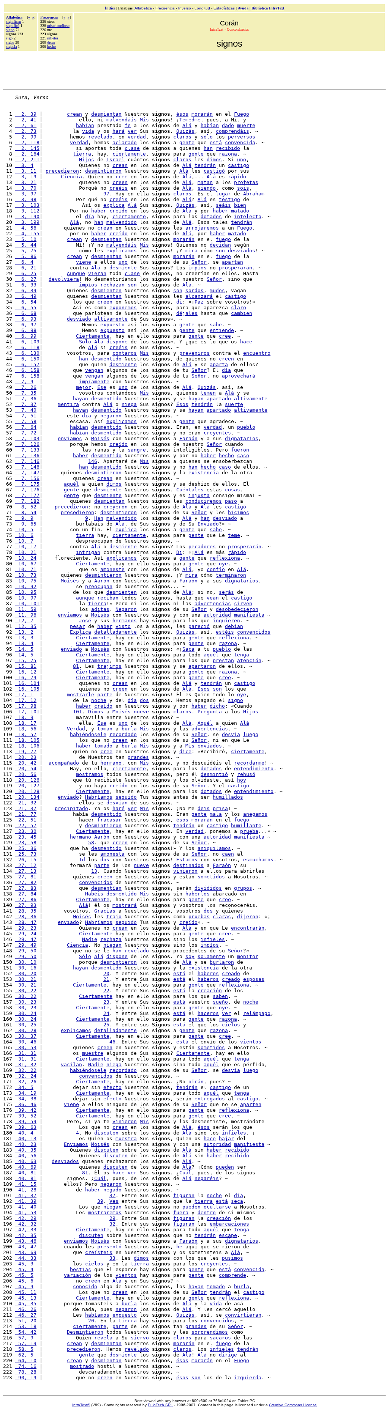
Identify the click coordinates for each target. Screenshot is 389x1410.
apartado (219, 398)
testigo (229, 199)
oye (223, 564)
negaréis (206, 1178)
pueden (225, 1167)
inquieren (226, 620)
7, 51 (25, 416)
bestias (80, 1269)
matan (205, 182)
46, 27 (25, 1315)
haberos (208, 973)
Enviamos (76, 1144)
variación (77, 1275)
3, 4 (24, 165)
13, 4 (24, 643)
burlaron (222, 962)
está (216, 142)
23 (106, 1002)
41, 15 (25, 1184)
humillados (228, 797)
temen (208, 393)
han (208, 148)
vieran (97, 273)
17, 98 (25, 706)
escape (228, 1235)
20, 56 (25, 774)
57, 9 (24, 1338)
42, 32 (25, 1224)
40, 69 (25, 1167)
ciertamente (129, 154)
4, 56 (25, 228)
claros (182, 137)
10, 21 (25, 552)
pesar (77, 626)
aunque (85, 598)
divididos (208, 888)
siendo (207, 188)
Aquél (205, 723)
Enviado (208, 524)
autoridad (217, 615)
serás (226, 592)
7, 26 (25, 387)
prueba (249, 831)
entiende (222, 330)
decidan (220, 245)
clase (132, 148)
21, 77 (25, 814)
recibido (228, 148)
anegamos (255, 814)
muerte (246, 125)
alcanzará (199, 296)
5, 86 (25, 256)
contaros (124, 353)
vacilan (71, 1064)
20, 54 (25, 768)
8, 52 (25, 507)
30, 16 (25, 968)
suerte (234, 404)
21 (106, 979)
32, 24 (25, 1076)
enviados (210, 746)
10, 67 (25, 564)
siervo (140, 1338)
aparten (250, 1104)
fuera (180, 1212)
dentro (207, 1212)
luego (250, 734)
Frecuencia (165, 8)
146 (92, 461)
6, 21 (25, 268)
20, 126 (27, 780)
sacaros (220, 1338)
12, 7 (24, 620)
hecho (51, 46)
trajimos (109, 666)
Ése (101, 387)
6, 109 (27, 342)
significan (13, 21)
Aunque (76, 273)
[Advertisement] (194, 69)
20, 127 (27, 785)
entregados (209, 1099)
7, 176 (27, 490)
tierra (82, 154)
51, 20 (25, 1320)
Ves (114, 1201)
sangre (137, 450)
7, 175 (27, 484)
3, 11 (25, 171)
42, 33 (25, 1229)
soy (189, 956)
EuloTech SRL (160, 1405)
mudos (217, 290)
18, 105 (27, 740)
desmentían (106, 888)
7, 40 (25, 410)
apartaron (202, 666)
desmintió (214, 774)
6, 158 (27, 370)
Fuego (241, 114)
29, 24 (25, 933)
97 (106, 194)
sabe (216, 324)
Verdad (76, 729)
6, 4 (24, 262)
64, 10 (25, 1360)
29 (112, 1218)
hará (118, 131)
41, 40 (25, 1207)
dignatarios (241, 438)
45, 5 (24, 1275)
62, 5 (24, 1355)
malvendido (121, 222)
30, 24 (25, 1013)
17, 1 (24, 694)
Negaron (126, 609)
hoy (241, 780)
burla (129, 729)
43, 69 (25, 1252)
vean (213, 598)
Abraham (253, 194)
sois (243, 188)
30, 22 (25, 990)
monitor (247, 956)
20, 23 (25, 757)
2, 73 (25, 131)
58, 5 (24, 1349)
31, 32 (25, 1064)
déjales (187, 313)
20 (106, 973)
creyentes (217, 433)
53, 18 (25, 1326)
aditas (100, 609)
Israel (115, 159)
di (179, 302)
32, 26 (25, 1081)
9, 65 (25, 524)
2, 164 (27, 154)
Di (179, 552)
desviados (241, 250)
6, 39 (25, 290)
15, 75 (25, 660)
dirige (228, 1355)
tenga (241, 655)
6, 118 (27, 347)
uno (241, 159)
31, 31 (25, 1053)
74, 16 (25, 1366)
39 (100, 1201)
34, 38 (25, 1099)
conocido (85, 1286)
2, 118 (27, 142)
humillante (246, 825)
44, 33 (25, 1258)
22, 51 (25, 820)
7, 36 (25, 398)
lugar (223, 194)
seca (237, 1201)
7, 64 (25, 427)
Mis (144, 120)
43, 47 (25, 1246)
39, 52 (25, 1116)
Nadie (89, 939)
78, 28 (25, 1372)
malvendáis (121, 120)
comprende (232, 1275)
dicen (51, 42)
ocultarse (217, 1207)
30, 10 (25, 962)
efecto (112, 1087)
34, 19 (25, 1093)
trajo (114, 916)
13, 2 (24, 632)
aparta (219, 364)
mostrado (82, 1366)
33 (112, 1258)
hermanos (124, 620)
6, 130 (27, 353)
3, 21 (25, 182)
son (220, 250)
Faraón (188, 438)
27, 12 (25, 865)
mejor (83, 387)
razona (228, 154)
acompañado (64, 763)
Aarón (101, 581)
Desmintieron (85, 1332)
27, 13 (25, 871)
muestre (92, 1053)
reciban (108, 598)
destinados (188, 865)
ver (132, 131)
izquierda (247, 1377)
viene (83, 262)
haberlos (197, 894)
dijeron (247, 916)
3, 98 (25, 199)
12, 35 (25, 626)
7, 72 (25, 433)
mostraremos (105, 1212)
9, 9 (24, 518)
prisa (220, 808)
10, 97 (25, 598)
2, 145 (27, 148)
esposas (253, 979)
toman (104, 729)
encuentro (256, 353)
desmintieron (103, 171)
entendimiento (254, 768)
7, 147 (27, 472)
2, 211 (27, 159)
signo (10, 30)
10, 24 (25, 558)
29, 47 (25, 939)
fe (128, 125)
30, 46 (25, 1042)
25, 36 (25, 848)
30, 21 (25, 979)
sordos (194, 290)
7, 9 (24, 381)
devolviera (64, 279)
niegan (112, 945)
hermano (111, 763)
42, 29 (25, 1218)
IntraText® (81, 1405)
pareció (199, 626)
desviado (79, 319)
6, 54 (25, 302)
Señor (199, 262)
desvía (231, 734)
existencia (203, 472)
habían (85, 125)
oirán (196, 1081)
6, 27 (25, 279)
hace (246, 342)
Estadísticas (224, 8)
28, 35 (25, 911)
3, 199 (27, 222)
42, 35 (25, 1235)
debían (234, 626)
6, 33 (25, 285)
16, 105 (27, 689)
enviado (71, 649)
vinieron (185, 871)
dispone (117, 342)
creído (118, 211)
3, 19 (25, 176)
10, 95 (25, 592)
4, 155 (27, 233)
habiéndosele (88, 734)
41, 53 (25, 1212)
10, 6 (24, 535)
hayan (80, 398)
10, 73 (25, 575)
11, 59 (25, 609)
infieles (52, 38)
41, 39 (25, 1201)
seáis (223, 205)
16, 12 (25, 672)
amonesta (112, 854)
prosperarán (235, 268)
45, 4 (24, 1269)
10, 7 (24, 541)
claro (238, 307)
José (85, 620)
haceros (208, 1013)
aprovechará (238, 376)
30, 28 (25, 1030)
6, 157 (27, 364)
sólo (207, 137)
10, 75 (25, 581)
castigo (238, 165)
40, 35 (25, 1150)
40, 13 (25, 1138)
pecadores (202, 546)
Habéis (94, 894)
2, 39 (25, 114)
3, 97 (25, 194)
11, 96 (25, 615)
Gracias (104, 911)
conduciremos (203, 501)
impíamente (94, 381)
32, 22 (25, 1070)
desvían (117, 803)
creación (210, 990)
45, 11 (25, 1292)
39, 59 (25, 1121)
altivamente (111, 319)
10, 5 (24, 529)
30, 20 (25, 973)
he (179, 1246)
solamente (211, 956)
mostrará (124, 905)
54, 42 (25, 1332)
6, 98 (25, 330)
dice (185, 751)
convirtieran (243, 1315)
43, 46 (25, 1241)
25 (106, 1025)
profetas (246, 182)
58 (91, 842)
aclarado (124, 142)
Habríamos (98, 797)
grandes (138, 757)
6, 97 (25, 324)
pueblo (246, 427)
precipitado (71, 808)
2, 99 (25, 137)
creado (231, 973)
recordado (123, 734)
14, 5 (24, 649)
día (89, 216)
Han (98, 518)
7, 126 (27, 444)
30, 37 (25, 1036)
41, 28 (25, 1190)
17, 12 (25, 700)
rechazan (112, 285)
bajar (226, 1138)
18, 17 (25, 723)
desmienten (106, 290)
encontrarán (247, 928)
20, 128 (27, 791)
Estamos (187, 859)
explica (114, 205)
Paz (199, 302)
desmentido (106, 359)
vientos (250, 1042)
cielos (231, 1025)
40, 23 (25, 1144)
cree (121, 176)
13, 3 (24, 637)
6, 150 (27, 359)
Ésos (182, 404)
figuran (183, 1195)
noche (98, 700)
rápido (237, 176)
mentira (68, 404)
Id (82, 859)
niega (129, 404)
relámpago (256, 1013)
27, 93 (25, 905)
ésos (182, 114)
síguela (11, 46)
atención (249, 660)
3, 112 (27, 211)
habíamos (97, 1315)
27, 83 (25, 888)
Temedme (190, 120)
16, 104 (27, 683)
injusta (199, 495)
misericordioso (58, 26)
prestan (223, 660)
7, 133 (27, 450)
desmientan (106, 114)
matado (240, 211)
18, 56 (25, 729)
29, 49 (25, 945)
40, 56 (25, 1155)
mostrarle (80, 694)
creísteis (98, 1252)
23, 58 (25, 842)
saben (220, 996)
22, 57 (25, 825)
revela (103, 1338)
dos (144, 700)
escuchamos (258, 859)
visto (123, 626)
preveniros (194, 353)
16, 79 (25, 677)
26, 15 (25, 859)
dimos (214, 159)
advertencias (212, 603)
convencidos (253, 632)
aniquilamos (214, 848)
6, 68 (25, 313)
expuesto (112, 324)
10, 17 (25, 546)
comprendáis (232, 131)
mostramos (89, 774)
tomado (103, 746)
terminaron (231, 575)
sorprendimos (209, 1332)
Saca (188, 649)
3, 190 (27, 216)
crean (74, 114)
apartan (232, 262)
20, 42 (25, 763)
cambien (241, 313)
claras (222, 916)
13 (94, 871)
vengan (94, 370)
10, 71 (25, 569)
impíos (197, 268)
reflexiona (225, 558)
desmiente (123, 268)
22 (106, 990)
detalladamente (115, 632)
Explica (80, 632)
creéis (118, 188)
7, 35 (25, 393)
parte (104, 694)
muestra (126, 1138)
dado (228, 125)
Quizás (185, 131)
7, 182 (27, 501)
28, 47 (25, 922)
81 (76, 666)
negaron (111, 416)
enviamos (70, 438)
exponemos (123, 307)
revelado (100, 137)
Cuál (185, 1173)
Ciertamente (92, 336)
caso (243, 455)
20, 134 (27, 797)
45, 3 (24, 1264)
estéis (225, 632)
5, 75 (25, 250)
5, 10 (25, 239)
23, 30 (25, 831)
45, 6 (24, 1281)
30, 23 (25, 1002)
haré (118, 808)
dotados (211, 216)
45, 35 (25, 1303)
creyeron (115, 507)
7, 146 (27, 461)
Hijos (86, 159)
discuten (106, 1133)
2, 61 (25, 125)
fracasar (109, 820)
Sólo (85, 342)
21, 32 (25, 803)
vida (88, 131)
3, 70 (25, 188)
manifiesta (249, 615)
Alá (186, 125)
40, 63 (25, 1161)
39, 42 (25, 1110)
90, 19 (25, 1377)
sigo (9, 38)
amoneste (112, 569)
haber (98, 211)
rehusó (246, 774)
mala (216, 814)
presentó (109, 1246)
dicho (217, 706)
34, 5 (24, 1087)
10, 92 (25, 586)
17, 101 (27, 711)
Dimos (95, 711)
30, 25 (25, 1025)
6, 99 (25, 336)
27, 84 (25, 894)
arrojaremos (202, 228)
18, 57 (25, 734)
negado (112, 1190)
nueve (141, 711)
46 (112, 1042)
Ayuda (243, 8)
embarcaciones (229, 1224)
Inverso (184, 8)
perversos (241, 137)
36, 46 (25, 1104)
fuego (223, 239)
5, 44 (25, 245)
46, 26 (25, 1309)
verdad (137, 137)
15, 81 (25, 666)
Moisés (100, 438)
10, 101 (27, 603)
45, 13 (25, 1298)
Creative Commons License (293, 1405)
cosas (232, 490)
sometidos (211, 877)
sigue (10, 42)
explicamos (121, 250)
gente (186, 142)
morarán (202, 114)
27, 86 (25, 899)
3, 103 (27, 205)
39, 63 (25, 1127)
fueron (240, 450)
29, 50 (25, 951)
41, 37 (25, 1195)
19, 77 (25, 751)
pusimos (232, 1258)
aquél (71, 484)
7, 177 (27, 495)
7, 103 (27, 438)
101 (77, 711)
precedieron (62, 171)
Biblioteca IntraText (267, 8)
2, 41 (25, 120)
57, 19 (25, 1343)
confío (216, 569)
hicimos (238, 512)
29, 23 (25, 928)
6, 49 (25, 296)
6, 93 (25, 319)
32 (112, 1224)
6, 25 (25, 273)
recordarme (249, 763)
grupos (243, 888)
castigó (214, 171)
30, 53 (25, 1047)
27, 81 (25, 877)
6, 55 (25, 307)
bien (240, 205)
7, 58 (25, 421)
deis (204, 808)
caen (228, 854)
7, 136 (27, 455)
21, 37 (25, 808)
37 (112, 1195)
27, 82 (25, 882)
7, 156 (27, 478)
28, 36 (25, 916)
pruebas (199, 916)
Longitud (202, 8)
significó (12, 26)
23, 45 (25, 837)
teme (234, 535)
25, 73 (25, 854)
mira (191, 250)
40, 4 (24, 1133)
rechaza (111, 939)
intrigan (88, 552)
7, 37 (25, 404)
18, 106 (27, 746)
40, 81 (25, 1173)
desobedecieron (237, 609)
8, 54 (25, 512)
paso (231, 501)
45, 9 (24, 1286)
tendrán (205, 165)
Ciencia (71, 176)
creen (120, 182)
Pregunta (210, 711)
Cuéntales (190, 490)
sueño (220, 1002)
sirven (243, 603)
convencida (240, 142)
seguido (126, 797)
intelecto (247, 216)
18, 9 (24, 717)
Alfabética (143, 8)
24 (106, 1013)
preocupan (98, 586)
